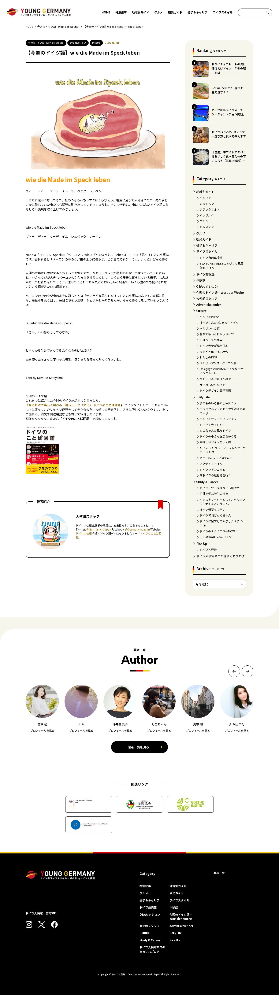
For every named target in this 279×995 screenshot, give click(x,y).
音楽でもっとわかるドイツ (217, 334)
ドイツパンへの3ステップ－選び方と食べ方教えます (229, 134)
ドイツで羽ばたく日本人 (215, 515)
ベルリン (205, 198)
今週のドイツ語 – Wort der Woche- (220, 292)
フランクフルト (210, 209)
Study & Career (207, 481)
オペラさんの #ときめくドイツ (219, 322)
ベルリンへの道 (210, 328)
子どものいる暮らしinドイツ (218, 403)
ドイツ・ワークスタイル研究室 (220, 488)
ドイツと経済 (208, 550)
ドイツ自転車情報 (211, 258)
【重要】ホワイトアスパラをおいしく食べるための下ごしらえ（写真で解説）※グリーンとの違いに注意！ (229, 158)
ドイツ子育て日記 (211, 425)
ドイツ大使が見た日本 (214, 346)
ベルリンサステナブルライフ (218, 419)
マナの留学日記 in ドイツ (216, 537)
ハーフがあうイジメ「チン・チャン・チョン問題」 (229, 112)
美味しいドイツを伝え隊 (215, 442)
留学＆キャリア (197, 12)
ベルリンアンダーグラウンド (218, 363)
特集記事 (121, 12)
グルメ (158, 12)
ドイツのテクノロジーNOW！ (219, 531)
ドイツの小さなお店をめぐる (218, 436)
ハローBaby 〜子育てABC (216, 458)
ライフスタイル (223, 12)
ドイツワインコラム (212, 470)
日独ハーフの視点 (211, 340)
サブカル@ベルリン (212, 385)
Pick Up (201, 543)
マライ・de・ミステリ (214, 351)
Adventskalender (208, 304)
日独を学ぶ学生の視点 (214, 494)
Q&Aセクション (207, 286)
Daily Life (203, 397)
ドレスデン (207, 227)
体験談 (200, 280)
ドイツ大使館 (84, 533)
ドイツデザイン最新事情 (215, 390)
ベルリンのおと (210, 317)
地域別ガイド (140, 12)
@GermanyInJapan (137, 529)
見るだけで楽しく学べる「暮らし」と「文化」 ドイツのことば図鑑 (75, 405)
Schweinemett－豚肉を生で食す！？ (227, 90)
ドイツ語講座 (205, 274)
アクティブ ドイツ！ (212, 464)
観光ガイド (175, 12)
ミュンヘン (207, 204)
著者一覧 (219, 873)
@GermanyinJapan (98, 529)
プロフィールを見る (42, 730)
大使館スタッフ (207, 298)
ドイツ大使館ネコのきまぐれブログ (220, 556)
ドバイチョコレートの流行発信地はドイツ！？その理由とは (229, 68)
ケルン (204, 221)
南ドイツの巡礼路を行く (215, 475)
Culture (201, 310)
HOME (106, 12)
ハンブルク (207, 215)
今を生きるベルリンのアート (218, 379)
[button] (234, 671)
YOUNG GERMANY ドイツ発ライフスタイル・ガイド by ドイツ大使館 (60, 875)
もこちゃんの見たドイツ (215, 430)
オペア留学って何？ (212, 510)
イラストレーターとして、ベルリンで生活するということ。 (222, 502)
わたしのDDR (208, 357)
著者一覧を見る (138, 747)
